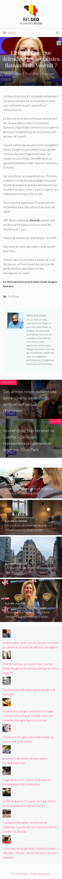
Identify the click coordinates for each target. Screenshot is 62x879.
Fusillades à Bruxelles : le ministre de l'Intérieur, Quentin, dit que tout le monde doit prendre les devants (30, 827)
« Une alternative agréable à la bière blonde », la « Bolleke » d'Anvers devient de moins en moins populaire (30, 853)
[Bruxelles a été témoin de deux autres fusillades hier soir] (6, 751)
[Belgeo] (31, 14)
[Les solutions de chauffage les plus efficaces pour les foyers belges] (31, 533)
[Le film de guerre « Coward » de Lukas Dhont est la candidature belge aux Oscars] (6, 794)
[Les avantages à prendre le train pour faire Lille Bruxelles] (31, 575)
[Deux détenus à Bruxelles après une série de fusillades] (6, 682)
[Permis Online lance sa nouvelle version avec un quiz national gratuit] (31, 496)
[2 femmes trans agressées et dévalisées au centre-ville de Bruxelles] (6, 730)
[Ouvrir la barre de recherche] (57, 33)
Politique (13, 296)
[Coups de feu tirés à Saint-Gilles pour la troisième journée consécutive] (6, 772)
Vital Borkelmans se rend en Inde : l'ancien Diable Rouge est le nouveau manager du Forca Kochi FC (30, 668)
